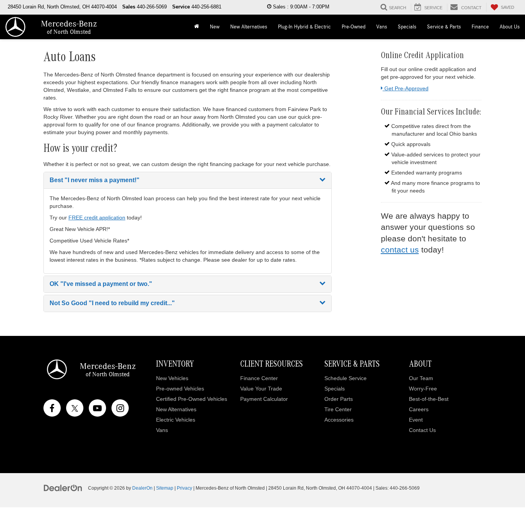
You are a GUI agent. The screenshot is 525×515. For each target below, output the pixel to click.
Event (416, 420)
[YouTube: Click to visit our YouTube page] (97, 408)
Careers (419, 409)
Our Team (421, 378)
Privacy (184, 488)
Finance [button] (480, 27)
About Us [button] (510, 27)
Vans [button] (381, 27)
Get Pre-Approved (405, 88)
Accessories (339, 420)
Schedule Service (345, 378)
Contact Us (422, 430)
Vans (162, 430)
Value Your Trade (261, 388)
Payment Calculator (264, 399)
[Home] (196, 27)
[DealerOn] (63, 488)
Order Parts (338, 399)
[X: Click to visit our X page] (74, 408)
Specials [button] (407, 27)
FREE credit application (96, 217)
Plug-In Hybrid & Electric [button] (304, 27)
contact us (400, 249)
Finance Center (259, 378)
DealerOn (142, 488)
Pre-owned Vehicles (180, 388)
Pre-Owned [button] (354, 27)
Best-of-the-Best (429, 399)
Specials (334, 388)
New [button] (214, 27)
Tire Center (338, 409)
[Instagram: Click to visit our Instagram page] (120, 408)
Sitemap (164, 488)
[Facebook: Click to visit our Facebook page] (52, 408)
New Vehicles (172, 378)
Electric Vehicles (175, 420)
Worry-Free (423, 388)
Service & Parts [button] (444, 27)
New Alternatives (248, 27)
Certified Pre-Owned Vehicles (191, 399)
